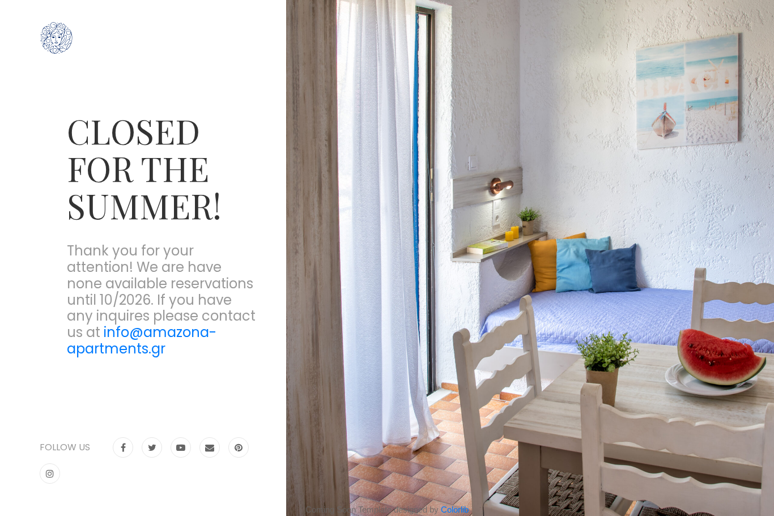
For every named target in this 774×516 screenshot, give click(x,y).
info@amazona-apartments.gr (141, 340)
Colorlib (455, 509)
